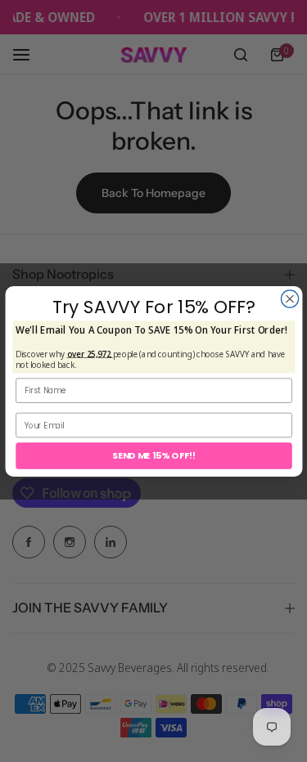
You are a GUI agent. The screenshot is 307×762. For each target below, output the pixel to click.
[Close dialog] (289, 298)
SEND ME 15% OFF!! (153, 455)
